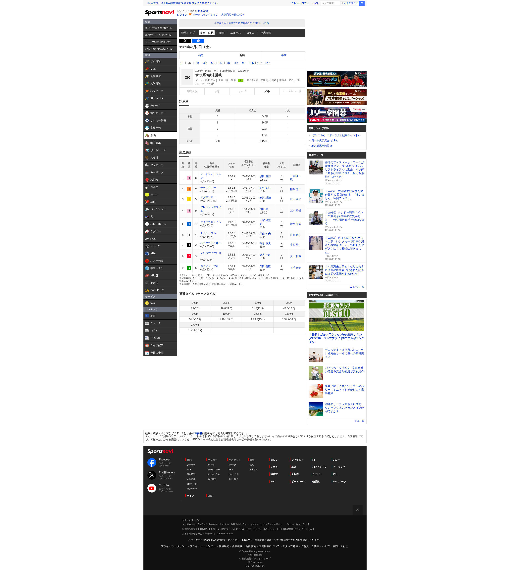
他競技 (316, 481)
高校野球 (191, 474)
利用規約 (224, 546)
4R (205, 63)
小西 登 (294, 244)
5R (212, 63)
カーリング (339, 467)
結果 (267, 91)
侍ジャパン (192, 489)
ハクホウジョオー (210, 242)
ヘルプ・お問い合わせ (335, 546)
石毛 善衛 (295, 267)
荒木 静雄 (295, 210)
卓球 (293, 467)
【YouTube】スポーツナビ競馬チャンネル (335, 135)
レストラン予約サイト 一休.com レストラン (284, 524)
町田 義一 (265, 209)
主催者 (198, 433)
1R (181, 63)
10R (251, 63)
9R (243, 63)
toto (210, 495)
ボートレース (298, 481)
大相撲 (295, 474)
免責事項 (250, 546)
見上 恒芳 (295, 256)
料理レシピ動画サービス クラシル (227, 529)
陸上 (335, 474)
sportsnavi (160, 451)
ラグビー (317, 474)
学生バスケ (234, 479)
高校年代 (212, 479)
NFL (273, 481)
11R (259, 63)
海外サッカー (214, 469)
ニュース (235, 32)
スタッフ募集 (290, 546)
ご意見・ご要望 (310, 546)
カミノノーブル (209, 265)
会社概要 (237, 546)
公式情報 (265, 32)
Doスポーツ (339, 481)
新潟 (242, 55)
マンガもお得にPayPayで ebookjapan (200, 524)
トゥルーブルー (209, 233)
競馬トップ (188, 32)
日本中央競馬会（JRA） (325, 140)
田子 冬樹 (295, 199)
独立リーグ (192, 484)
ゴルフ (274, 459)
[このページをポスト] (185, 41)
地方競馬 (254, 469)
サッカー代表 (214, 474)
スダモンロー (208, 197)
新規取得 (203, 10)
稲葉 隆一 (295, 189)
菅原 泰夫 (265, 243)
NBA (231, 469)
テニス (274, 467)
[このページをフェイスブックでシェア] (198, 41)
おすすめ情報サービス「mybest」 (199, 533)
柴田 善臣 (265, 266)
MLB (189, 469)
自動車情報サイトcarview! (195, 529)
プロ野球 (191, 465)
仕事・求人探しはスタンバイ (261, 529)
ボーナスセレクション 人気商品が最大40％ (219, 14)
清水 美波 (295, 223)
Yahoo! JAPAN (299, 3)
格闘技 (274, 474)
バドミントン (319, 467)
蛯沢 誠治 (265, 197)
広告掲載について (269, 546)
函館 (200, 55)
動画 (222, 32)
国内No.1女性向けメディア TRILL (295, 529)
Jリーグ (211, 465)
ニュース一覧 (357, 286)
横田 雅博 (265, 176)
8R (236, 63)
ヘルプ (315, 3)
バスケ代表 (234, 474)
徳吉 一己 (265, 254)
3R (197, 63)
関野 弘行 (265, 187)
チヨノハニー (208, 187)
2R (189, 63)
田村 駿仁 (295, 234)
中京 (283, 55)
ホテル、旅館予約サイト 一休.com (240, 524)
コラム (251, 32)
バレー (336, 459)
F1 (313, 459)
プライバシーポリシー (174, 546)
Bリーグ (232, 465)
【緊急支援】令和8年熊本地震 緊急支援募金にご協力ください (181, 3)
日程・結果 (207, 32)
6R (220, 63)
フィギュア (297, 459)
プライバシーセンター (203, 546)
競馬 (252, 465)
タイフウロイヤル (210, 221)
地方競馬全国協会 (321, 145)
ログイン (182, 14)
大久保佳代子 (351, 3)
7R (228, 63)
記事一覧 (359, 421)
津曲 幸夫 (265, 233)
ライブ (190, 495)
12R (267, 63)
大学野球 (191, 479)
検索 (362, 3)
